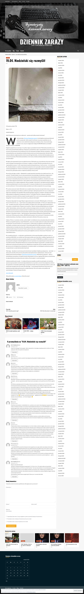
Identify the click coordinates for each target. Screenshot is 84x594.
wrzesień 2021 (61, 206)
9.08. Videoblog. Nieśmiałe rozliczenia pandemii (56, 544)
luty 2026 (60, 75)
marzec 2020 (61, 251)
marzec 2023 (61, 161)
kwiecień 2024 (61, 129)
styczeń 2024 (61, 137)
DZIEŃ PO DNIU (38, 541)
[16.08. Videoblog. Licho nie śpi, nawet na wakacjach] (27, 538)
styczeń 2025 (61, 107)
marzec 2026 (61, 72)
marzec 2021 (61, 221)
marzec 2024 (61, 132)
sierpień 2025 (61, 90)
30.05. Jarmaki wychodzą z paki (13, 331)
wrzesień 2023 (61, 147)
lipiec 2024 (60, 122)
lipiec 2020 (60, 241)
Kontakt (27, 1)
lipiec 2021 (60, 211)
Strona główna (15, 1)
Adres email (34, 504)
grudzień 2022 (61, 169)
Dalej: (47, 310)
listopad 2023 (61, 142)
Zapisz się (60, 277)
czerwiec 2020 (61, 243)
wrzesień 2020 (61, 236)
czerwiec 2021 (61, 213)
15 (24, 570)
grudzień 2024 (61, 109)
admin (18, 285)
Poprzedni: (12, 310)
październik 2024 (61, 114)
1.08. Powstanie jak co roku (71, 544)
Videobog (23, 541)
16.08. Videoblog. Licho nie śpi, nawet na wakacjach (26, 544)
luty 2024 (60, 134)
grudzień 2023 (61, 139)
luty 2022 (60, 194)
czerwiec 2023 (61, 154)
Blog (20, 1)
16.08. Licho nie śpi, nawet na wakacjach (12, 544)
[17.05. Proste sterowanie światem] (48, 323)
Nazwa (8, 504)
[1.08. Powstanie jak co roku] (72, 538)
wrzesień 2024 (61, 117)
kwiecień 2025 (61, 100)
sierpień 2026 (61, 60)
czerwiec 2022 (61, 184)
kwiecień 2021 (61, 218)
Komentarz (8, 487)
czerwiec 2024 (61, 124)
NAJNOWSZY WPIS (9, 541)
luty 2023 (60, 164)
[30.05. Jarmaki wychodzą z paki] (13, 323)
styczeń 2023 (61, 166)
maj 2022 (60, 186)
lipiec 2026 (60, 62)
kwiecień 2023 (61, 159)
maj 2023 (60, 157)
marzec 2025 (61, 102)
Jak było (8, 57)
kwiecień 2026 (61, 70)
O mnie (23, 1)
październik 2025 (61, 85)
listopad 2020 (61, 231)
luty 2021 (60, 223)
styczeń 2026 (61, 77)
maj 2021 (60, 216)
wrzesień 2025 (61, 87)
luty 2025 (60, 105)
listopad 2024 (61, 112)
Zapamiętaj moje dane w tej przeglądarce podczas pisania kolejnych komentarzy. (24, 516)
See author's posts (22, 288)
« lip (6, 581)
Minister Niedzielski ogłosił (30, 138)
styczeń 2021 (61, 226)
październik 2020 (61, 233)
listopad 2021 (61, 201)
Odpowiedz (14, 352)
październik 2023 (61, 144)
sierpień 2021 (61, 209)
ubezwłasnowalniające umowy (29, 254)
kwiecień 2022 (61, 189)
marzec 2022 (61, 191)
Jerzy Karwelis (9, 273)
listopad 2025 (61, 82)
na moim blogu (17, 276)
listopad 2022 (61, 171)
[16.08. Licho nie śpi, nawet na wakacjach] (12, 538)
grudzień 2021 (61, 199)
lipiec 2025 (60, 92)
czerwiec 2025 (61, 95)
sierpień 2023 (61, 149)
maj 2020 (60, 246)
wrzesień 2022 (61, 176)
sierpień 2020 (61, 238)
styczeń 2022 (61, 196)
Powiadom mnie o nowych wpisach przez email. (17, 521)
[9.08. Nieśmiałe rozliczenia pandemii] (42, 538)
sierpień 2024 (61, 119)
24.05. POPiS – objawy (28, 331)
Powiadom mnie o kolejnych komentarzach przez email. (19, 518)
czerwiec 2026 (61, 65)
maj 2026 (60, 67)
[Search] (78, 51)
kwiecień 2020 (61, 248)
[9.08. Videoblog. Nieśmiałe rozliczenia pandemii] (57, 538)
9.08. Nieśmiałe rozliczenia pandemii (41, 544)
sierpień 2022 (61, 179)
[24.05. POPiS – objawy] (30, 323)
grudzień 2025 (61, 80)
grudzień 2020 (61, 228)
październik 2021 (61, 204)
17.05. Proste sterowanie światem (46, 331)
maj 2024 (60, 127)
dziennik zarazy (42, 41)
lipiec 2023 (60, 152)
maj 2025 (60, 97)
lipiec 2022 (60, 181)
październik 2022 (61, 174)
